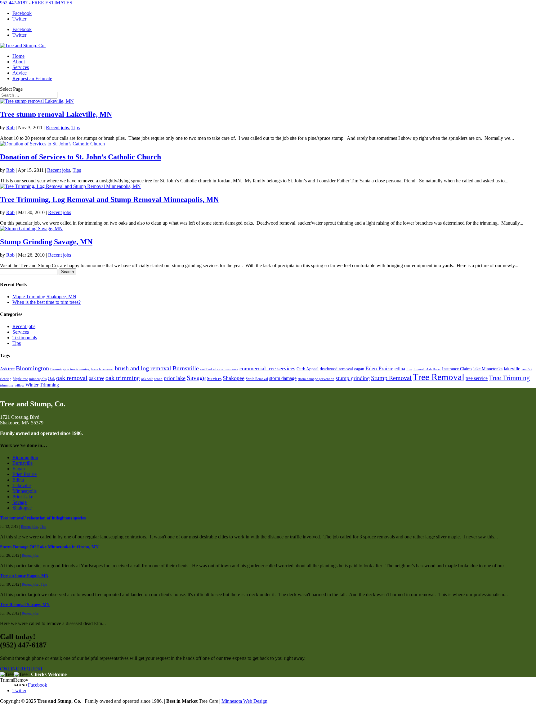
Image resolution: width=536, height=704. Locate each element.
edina (400, 369)
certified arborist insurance (219, 369)
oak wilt (147, 379)
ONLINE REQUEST (21, 668)
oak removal (71, 378)
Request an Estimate (32, 78)
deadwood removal (336, 369)
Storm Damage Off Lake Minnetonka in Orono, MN (49, 547)
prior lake (174, 378)
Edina (18, 479)
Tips (75, 127)
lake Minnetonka (487, 369)
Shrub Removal (257, 379)
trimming (6, 385)
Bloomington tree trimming (70, 369)
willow (19, 385)
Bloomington (32, 368)
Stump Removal (391, 378)
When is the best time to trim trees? (46, 302)
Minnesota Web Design (244, 701)
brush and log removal (143, 368)
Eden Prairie (379, 368)
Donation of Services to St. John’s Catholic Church (80, 157)
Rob (10, 127)
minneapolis (38, 379)
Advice (19, 72)
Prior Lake (22, 496)
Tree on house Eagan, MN (24, 576)
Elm (409, 369)
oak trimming (122, 378)
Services (20, 67)
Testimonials (24, 337)
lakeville (512, 369)
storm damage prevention (316, 379)
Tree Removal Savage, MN (25, 604)
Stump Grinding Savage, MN (46, 242)
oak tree (96, 378)
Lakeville (21, 485)
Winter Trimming (42, 385)
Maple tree (20, 379)
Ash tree (7, 369)
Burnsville (185, 368)
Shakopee (233, 378)
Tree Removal (438, 377)
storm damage (283, 378)
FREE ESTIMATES (52, 2)
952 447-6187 (14, 2)
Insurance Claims (457, 369)
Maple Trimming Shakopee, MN (44, 296)
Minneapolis (24, 491)
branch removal (102, 369)
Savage (196, 378)
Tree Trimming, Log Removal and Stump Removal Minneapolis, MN (109, 199)
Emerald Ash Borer (427, 369)
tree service (477, 378)
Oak (51, 378)
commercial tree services (267, 368)
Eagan (18, 468)
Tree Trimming (509, 378)
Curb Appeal (308, 369)
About (18, 61)
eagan (359, 369)
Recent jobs (57, 127)
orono (158, 379)
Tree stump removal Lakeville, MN (56, 114)
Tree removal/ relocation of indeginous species (43, 518)
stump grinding (353, 378)
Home (18, 56)
